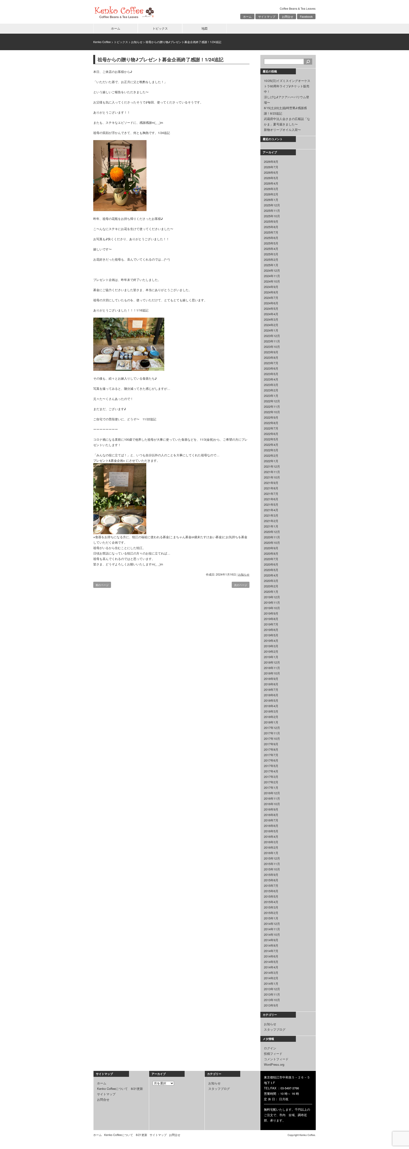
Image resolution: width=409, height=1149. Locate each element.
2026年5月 (271, 178)
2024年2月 (271, 325)
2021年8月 (271, 488)
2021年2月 (271, 521)
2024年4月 (271, 314)
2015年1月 (271, 918)
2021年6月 (271, 499)
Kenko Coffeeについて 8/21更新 (120, 1088)
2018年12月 (272, 662)
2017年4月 (271, 771)
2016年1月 (271, 853)
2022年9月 (271, 417)
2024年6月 (271, 303)
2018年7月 (271, 689)
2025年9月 (271, 221)
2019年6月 (271, 629)
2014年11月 (272, 929)
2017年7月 (271, 755)
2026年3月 (271, 188)
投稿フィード (273, 1053)
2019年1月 (271, 657)
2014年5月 (271, 961)
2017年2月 (271, 782)
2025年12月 (272, 205)
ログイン (270, 1048)
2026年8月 (271, 161)
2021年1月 (271, 526)
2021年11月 (272, 472)
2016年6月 (271, 825)
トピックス (160, 28)
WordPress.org (274, 1064)
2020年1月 (271, 591)
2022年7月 (271, 428)
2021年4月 (271, 510)
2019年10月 (272, 608)
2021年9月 (271, 482)
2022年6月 (271, 433)
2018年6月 (271, 695)
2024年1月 (271, 330)
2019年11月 (272, 602)
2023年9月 (271, 352)
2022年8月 (271, 423)
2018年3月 (271, 711)
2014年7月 (271, 951)
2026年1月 (271, 199)
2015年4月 (271, 902)
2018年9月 (271, 678)
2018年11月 (272, 667)
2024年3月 (271, 319)
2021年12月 (272, 466)
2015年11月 (272, 863)
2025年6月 (271, 237)
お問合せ (287, 16)
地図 (204, 28)
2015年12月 (272, 858)
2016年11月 (272, 798)
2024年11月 (272, 276)
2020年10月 (272, 542)
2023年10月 (272, 346)
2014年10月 (272, 934)
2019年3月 (271, 646)
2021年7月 (271, 493)
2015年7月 (271, 885)
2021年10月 (272, 477)
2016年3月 (271, 842)
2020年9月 (271, 548)
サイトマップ (266, 16)
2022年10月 (272, 412)
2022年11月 (272, 406)
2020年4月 (271, 575)
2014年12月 (272, 923)
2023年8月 (271, 357)
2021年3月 (271, 515)
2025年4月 (271, 248)
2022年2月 (271, 455)
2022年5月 (271, 439)
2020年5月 (271, 570)
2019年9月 (271, 613)
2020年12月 (272, 531)
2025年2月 (271, 259)
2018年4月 (271, 706)
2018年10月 (272, 673)
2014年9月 (271, 940)
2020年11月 (272, 537)
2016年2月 (271, 847)
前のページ (102, 585)
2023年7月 (271, 363)
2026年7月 (271, 167)
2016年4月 (271, 836)
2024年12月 (272, 270)
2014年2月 (271, 978)
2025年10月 (272, 216)
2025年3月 (271, 254)
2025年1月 (271, 265)
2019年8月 (271, 619)
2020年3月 (271, 580)
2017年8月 (271, 749)
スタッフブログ (274, 1029)
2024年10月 (272, 281)
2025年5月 (271, 243)
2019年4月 (271, 640)
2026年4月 (271, 183)
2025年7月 (271, 232)
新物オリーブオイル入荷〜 (282, 129)
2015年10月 (272, 869)
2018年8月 (271, 684)
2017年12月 (272, 727)
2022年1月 (271, 461)
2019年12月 (272, 597)
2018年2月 (271, 716)
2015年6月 (271, 891)
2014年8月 (271, 945)
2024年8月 (271, 292)
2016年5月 (271, 831)
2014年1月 (271, 983)
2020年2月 (271, 586)
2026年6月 (271, 172)
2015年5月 (271, 896)
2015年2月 (271, 912)
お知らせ (136, 42)
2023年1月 (271, 395)
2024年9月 (271, 286)
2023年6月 (271, 368)
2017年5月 (271, 765)
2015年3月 (271, 907)
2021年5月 (271, 504)
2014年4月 (271, 967)
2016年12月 (272, 793)
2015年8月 (271, 880)
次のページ (240, 585)
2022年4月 (271, 444)
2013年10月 (272, 1000)
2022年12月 (272, 401)
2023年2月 (271, 390)
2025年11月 (272, 210)
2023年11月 (272, 341)
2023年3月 (271, 384)
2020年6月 (271, 564)
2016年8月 (271, 814)
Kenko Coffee (102, 42)
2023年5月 (271, 374)
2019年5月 (271, 635)
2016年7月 (271, 820)
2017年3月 (271, 776)
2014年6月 (271, 956)
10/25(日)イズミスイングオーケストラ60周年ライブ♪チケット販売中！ (287, 86)
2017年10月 (272, 738)
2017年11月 (272, 733)
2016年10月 (272, 804)
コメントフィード (276, 1059)
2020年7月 (271, 559)
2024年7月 (271, 297)
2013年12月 (272, 989)
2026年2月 (271, 194)
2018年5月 (271, 700)
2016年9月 (271, 809)
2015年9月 (271, 874)
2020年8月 (271, 553)
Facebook (306, 16)
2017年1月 (271, 787)
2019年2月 (271, 651)
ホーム (247, 16)
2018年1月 (271, 722)
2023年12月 (272, 335)
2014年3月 (271, 972)
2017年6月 (271, 760)
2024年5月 (271, 308)
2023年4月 (271, 379)
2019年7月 (271, 624)
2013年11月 (272, 994)
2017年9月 (271, 744)
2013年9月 (271, 1005)
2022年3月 (271, 450)
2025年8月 (271, 227)
